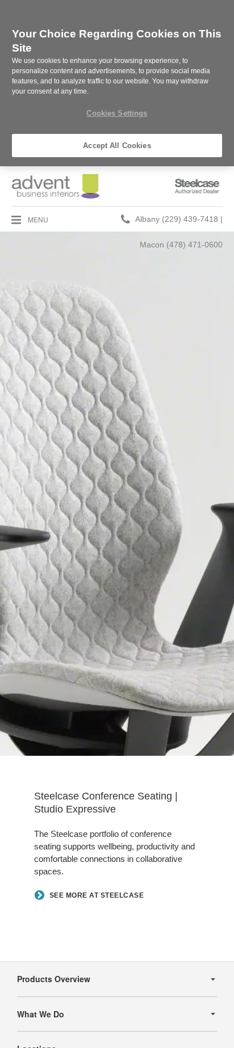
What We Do (40, 1014)
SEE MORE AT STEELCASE (96, 896)
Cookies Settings (116, 113)
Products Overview (53, 978)
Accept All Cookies (117, 145)
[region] (117, 83)
